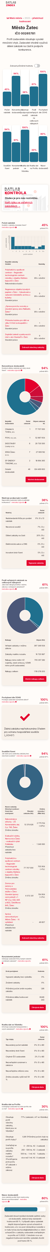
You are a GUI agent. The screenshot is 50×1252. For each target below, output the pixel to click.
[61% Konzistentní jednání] (16, 126)
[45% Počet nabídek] (7, 70)
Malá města (15, 18)
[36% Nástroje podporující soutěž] (25, 70)
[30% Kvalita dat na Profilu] (34, 126)
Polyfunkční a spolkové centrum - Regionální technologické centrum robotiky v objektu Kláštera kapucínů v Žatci (16, 275)
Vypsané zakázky (36, 563)
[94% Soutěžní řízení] (7, 126)
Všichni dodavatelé (36, 479)
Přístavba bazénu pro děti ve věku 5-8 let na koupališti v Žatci (17, 323)
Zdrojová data (38, 1007)
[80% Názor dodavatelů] (43, 126)
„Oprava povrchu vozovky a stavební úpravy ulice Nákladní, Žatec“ (18, 309)
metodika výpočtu (8, 227)
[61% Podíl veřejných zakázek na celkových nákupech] (34, 70)
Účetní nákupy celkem (34, 679)
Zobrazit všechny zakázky (33, 347)
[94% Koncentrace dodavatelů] (16, 70)
